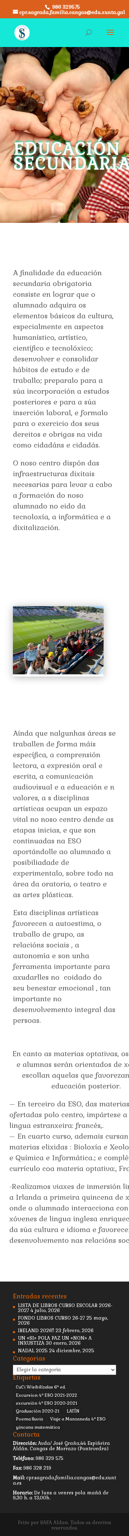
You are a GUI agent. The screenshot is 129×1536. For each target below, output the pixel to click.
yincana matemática (38, 1427)
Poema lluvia (29, 1419)
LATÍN (73, 1411)
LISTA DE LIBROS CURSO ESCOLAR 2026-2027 (65, 1307)
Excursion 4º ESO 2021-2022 (46, 1395)
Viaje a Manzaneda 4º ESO (78, 1419)
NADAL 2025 (33, 1351)
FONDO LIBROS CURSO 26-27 (51, 1318)
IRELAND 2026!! (36, 1330)
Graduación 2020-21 (37, 1411)
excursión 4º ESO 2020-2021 (46, 1403)
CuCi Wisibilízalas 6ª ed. (41, 1387)
